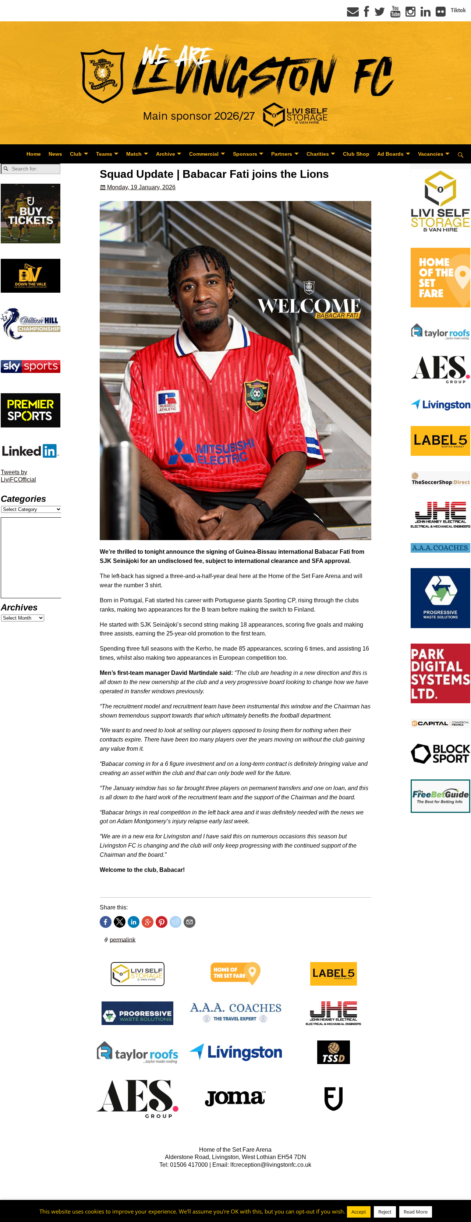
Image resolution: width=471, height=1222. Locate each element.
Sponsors (245, 154)
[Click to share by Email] (189, 922)
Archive (165, 154)
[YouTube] (395, 14)
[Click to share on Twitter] (119, 922)
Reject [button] (385, 1211)
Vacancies (430, 154)
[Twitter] (379, 14)
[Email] (353, 14)
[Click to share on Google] (147, 922)
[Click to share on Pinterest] (161, 922)
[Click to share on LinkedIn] (133, 922)
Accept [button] (358, 1211)
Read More (416, 1211)
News (55, 154)
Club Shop (356, 154)
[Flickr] (441, 14)
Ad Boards (390, 154)
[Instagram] (410, 14)
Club (76, 154)
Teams (104, 154)
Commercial (204, 154)
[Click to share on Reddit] (175, 922)
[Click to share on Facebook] (105, 922)
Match (134, 154)
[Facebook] (366, 14)
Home (33, 154)
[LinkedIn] (426, 14)
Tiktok (458, 10)
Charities (318, 154)
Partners (281, 154)
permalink (122, 939)
